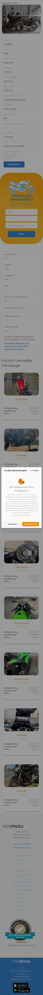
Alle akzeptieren (30, 524)
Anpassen (12, 524)
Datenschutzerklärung (21, 515)
